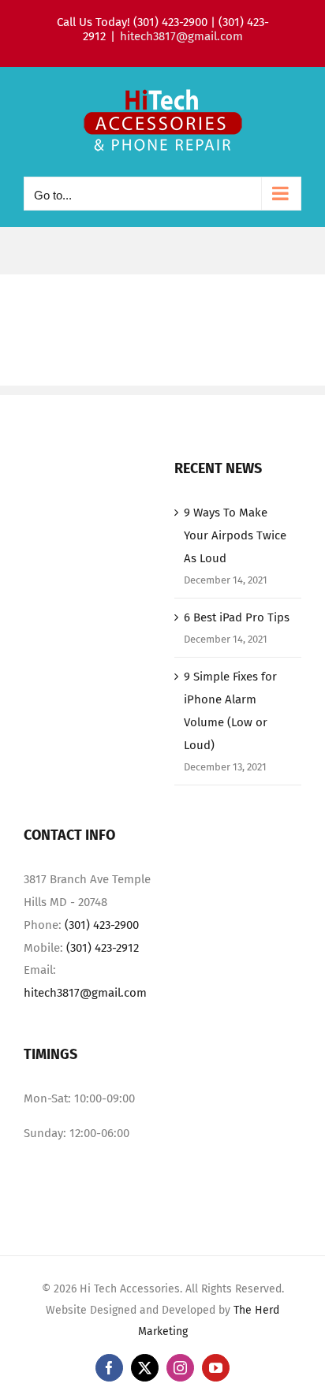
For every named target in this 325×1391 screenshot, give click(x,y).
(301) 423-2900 (102, 925)
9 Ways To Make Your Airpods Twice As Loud (235, 535)
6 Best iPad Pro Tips (237, 617)
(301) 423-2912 (102, 948)
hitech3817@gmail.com (181, 36)
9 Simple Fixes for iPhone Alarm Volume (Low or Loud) (230, 710)
